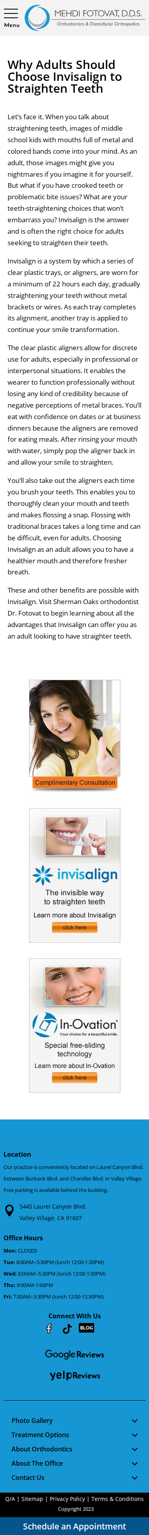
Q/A (10, 1499)
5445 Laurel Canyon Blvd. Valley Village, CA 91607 (53, 1212)
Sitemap (32, 1499)
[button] (11, 14)
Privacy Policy (67, 1499)
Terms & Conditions (117, 1499)
